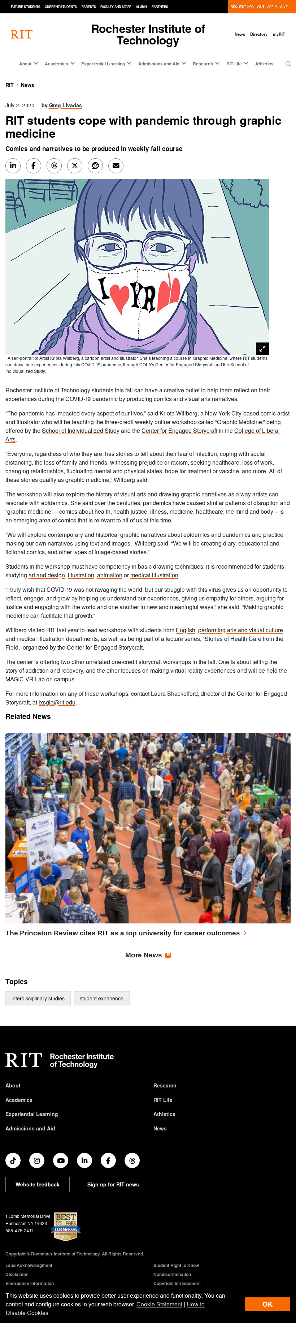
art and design (47, 575)
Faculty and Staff (115, 6)
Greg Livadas (65, 105)
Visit (260, 6)
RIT (9, 85)
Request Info (242, 6)
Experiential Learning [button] (103, 63)
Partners (160, 6)
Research (165, 1085)
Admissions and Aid (30, 1128)
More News (143, 955)
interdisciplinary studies (38, 998)
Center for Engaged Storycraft (179, 430)
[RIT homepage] (21, 34)
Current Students (61, 6)
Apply (272, 6)
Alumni (141, 6)
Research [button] (203, 63)
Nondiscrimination (172, 1274)
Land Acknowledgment (28, 1265)
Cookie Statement (159, 1304)
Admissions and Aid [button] (158, 63)
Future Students (25, 6)
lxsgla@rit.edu (57, 702)
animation (109, 575)
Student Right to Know (176, 1265)
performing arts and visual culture (240, 630)
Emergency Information (29, 1283)
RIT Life (163, 1099)
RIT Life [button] (234, 63)
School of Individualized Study (80, 430)
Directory (258, 34)
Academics (18, 1099)
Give (284, 6)
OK (267, 1304)
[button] (288, 64)
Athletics (264, 63)
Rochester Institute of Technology (148, 34)
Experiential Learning (31, 1113)
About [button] (25, 63)
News (240, 34)
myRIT (279, 34)
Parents (89, 6)
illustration (81, 575)
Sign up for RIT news (113, 1184)
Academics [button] (56, 63)
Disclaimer (16, 1274)
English (185, 630)
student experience (101, 998)
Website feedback (38, 1184)
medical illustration (154, 575)
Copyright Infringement (177, 1283)
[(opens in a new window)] (13, 1160)
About (13, 1085)
